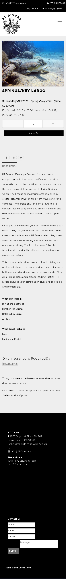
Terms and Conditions (18, 567)
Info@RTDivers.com (15, 3)
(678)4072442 (57, 3)
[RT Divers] (11, 24)
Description (9, 166)
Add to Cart (34, 133)
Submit (13, 550)
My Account (33, 9)
